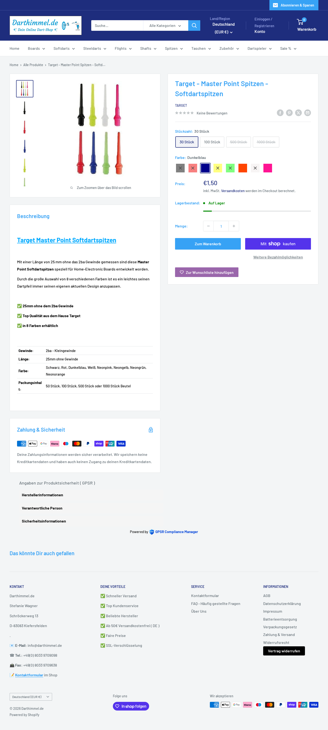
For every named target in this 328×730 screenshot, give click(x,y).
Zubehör (226, 48)
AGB (266, 595)
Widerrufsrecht (276, 642)
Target (181, 105)
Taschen (198, 48)
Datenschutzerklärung (282, 603)
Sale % (285, 48)
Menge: (181, 226)
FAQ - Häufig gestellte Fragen (215, 603)
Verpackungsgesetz (280, 626)
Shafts (145, 48)
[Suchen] (194, 25)
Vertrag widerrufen (284, 650)
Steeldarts (92, 48)
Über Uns (199, 611)
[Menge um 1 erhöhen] (234, 226)
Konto (260, 31)
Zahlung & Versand (279, 634)
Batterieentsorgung (280, 619)
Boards (34, 48)
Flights (121, 48)
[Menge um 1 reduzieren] (208, 226)
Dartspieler (257, 48)
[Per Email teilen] (307, 112)
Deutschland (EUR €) (26, 697)
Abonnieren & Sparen (297, 5)
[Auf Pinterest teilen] (289, 112)
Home (14, 48)
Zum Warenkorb (208, 243)
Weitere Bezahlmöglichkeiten (278, 257)
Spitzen (171, 48)
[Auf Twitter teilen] (298, 112)
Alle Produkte (33, 65)
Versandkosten (233, 191)
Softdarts (62, 48)
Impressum (272, 611)
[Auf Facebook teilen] (280, 112)
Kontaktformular (205, 595)
